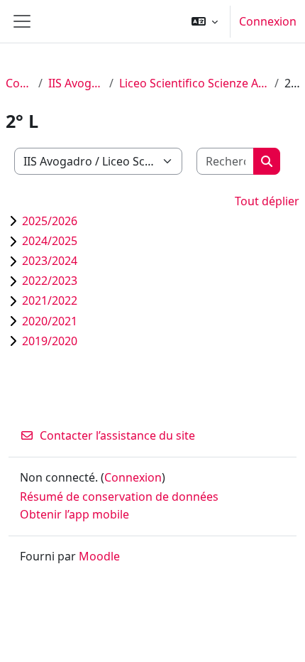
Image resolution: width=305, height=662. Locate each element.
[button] (204, 21)
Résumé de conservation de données (119, 496)
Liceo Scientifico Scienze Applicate (194, 83)
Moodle (99, 556)
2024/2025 (49, 241)
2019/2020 (49, 341)
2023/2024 (49, 260)
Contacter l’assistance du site (117, 435)
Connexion (267, 21)
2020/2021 (49, 321)
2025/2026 (49, 221)
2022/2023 (49, 280)
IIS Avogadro (76, 83)
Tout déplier (267, 201)
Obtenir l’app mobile (74, 514)
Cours (19, 83)
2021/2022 (49, 300)
